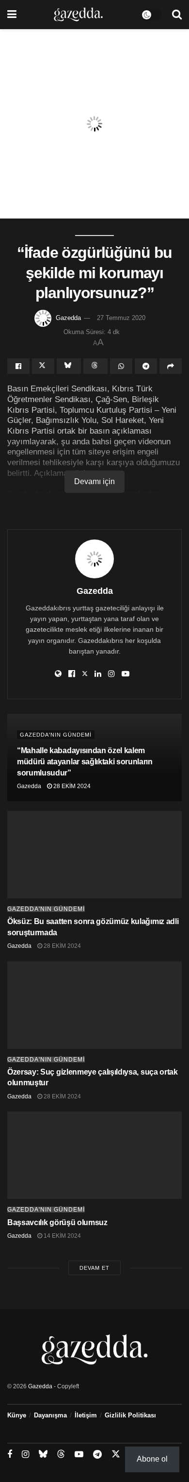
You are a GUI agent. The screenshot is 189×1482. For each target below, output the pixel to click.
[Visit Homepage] (78, 14)
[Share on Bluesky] (69, 366)
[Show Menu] (11, 14)
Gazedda (68, 317)
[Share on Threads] (95, 366)
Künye (16, 1415)
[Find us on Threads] (61, 1454)
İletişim (86, 1415)
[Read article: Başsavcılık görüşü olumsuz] (94, 1155)
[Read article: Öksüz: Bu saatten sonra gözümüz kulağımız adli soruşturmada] (94, 854)
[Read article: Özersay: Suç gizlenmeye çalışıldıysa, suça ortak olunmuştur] (94, 1005)
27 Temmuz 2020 (121, 317)
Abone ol (152, 1459)
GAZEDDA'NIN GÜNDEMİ (56, 735)
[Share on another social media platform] (170, 366)
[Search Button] (177, 14)
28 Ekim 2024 (71, 786)
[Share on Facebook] (18, 366)
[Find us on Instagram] (25, 1454)
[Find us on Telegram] (97, 1454)
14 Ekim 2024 (61, 1235)
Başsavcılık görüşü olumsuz (57, 1222)
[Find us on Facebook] (9, 1454)
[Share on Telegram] (146, 366)
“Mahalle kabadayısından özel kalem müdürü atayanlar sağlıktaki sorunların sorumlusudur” (85, 761)
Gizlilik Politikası (130, 1415)
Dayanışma (50, 1415)
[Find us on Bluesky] (43, 1454)
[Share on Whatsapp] (121, 366)
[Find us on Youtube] (79, 1454)
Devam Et (94, 1268)
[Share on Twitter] (43, 366)
